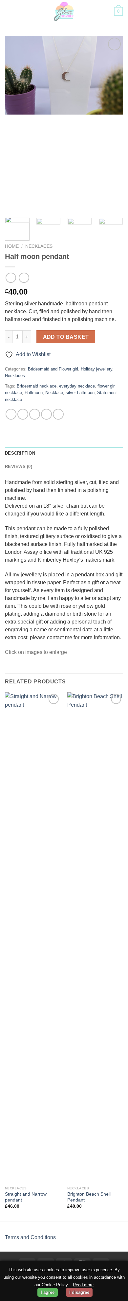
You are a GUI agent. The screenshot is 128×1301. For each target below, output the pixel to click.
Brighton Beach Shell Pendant (89, 1197)
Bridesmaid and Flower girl (53, 369)
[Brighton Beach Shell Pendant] (95, 937)
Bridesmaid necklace (36, 386)
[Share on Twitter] (34, 414)
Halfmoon (34, 392)
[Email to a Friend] (46, 414)
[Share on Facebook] (22, 414)
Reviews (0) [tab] (18, 466)
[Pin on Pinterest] (58, 414)
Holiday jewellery (96, 369)
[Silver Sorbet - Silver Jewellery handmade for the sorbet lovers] (64, 11)
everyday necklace (77, 386)
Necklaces (39, 246)
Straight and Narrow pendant (26, 1197)
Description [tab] (20, 453)
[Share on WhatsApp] (11, 414)
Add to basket (66, 337)
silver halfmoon (80, 392)
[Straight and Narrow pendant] (33, 937)
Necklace (54, 392)
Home (12, 246)
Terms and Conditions (30, 1237)
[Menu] (9, 11)
